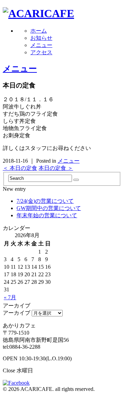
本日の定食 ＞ (56, 168)
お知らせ (41, 38)
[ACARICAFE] (38, 13)
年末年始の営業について (47, 215)
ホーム (38, 31)
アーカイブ (16, 313)
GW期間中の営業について (49, 208)
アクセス (41, 52)
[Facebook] (18, 383)
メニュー (41, 45)
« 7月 (10, 297)
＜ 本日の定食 (20, 168)
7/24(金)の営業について (45, 201)
